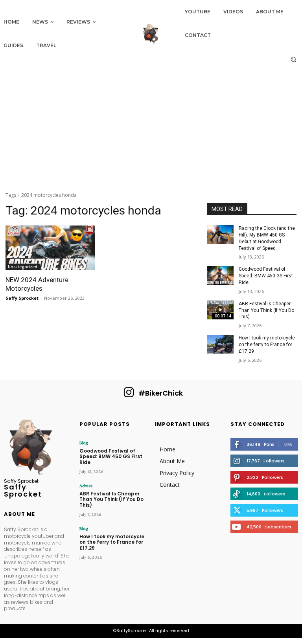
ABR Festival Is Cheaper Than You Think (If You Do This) (266, 310)
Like (288, 444)
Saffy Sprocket (22, 298)
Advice (85, 485)
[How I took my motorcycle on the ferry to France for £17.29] (220, 344)
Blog (83, 442)
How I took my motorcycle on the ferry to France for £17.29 (267, 344)
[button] (293, 59)
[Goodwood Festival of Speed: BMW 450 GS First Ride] (220, 275)
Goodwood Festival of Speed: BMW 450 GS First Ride (266, 275)
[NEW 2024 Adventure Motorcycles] (50, 248)
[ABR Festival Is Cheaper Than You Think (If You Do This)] (220, 310)
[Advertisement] (151, 127)
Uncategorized (22, 267)
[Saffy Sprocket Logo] (151, 34)
